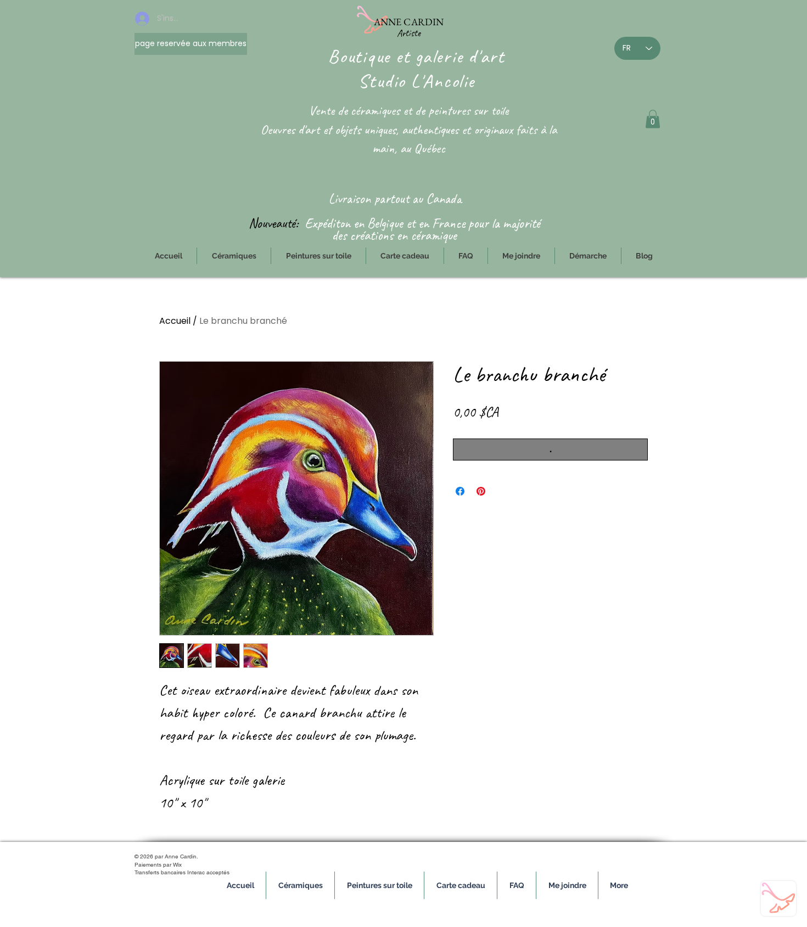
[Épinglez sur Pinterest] (480, 491)
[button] (652, 119)
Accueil (174, 320)
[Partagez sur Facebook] (460, 491)
